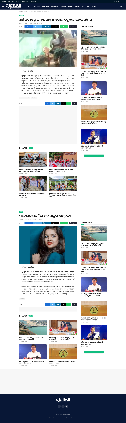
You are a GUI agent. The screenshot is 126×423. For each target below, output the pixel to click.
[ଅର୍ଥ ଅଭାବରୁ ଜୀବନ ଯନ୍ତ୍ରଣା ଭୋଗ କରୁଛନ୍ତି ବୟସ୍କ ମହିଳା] (48, 48)
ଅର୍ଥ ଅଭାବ (22, 97)
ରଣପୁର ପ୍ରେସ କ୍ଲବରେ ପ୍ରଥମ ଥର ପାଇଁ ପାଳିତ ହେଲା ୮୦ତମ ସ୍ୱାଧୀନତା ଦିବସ (61, 170)
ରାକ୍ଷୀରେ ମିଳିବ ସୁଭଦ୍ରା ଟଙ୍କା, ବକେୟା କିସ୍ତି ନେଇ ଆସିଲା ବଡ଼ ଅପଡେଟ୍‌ (93, 123)
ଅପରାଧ (21, 211)
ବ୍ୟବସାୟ (77, 6)
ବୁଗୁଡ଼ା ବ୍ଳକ (34, 97)
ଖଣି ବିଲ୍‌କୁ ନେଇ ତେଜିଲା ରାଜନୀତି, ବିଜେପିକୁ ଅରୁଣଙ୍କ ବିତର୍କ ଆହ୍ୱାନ (92, 98)
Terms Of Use (33, 1)
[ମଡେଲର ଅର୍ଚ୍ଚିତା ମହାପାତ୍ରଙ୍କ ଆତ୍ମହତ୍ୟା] (48, 245)
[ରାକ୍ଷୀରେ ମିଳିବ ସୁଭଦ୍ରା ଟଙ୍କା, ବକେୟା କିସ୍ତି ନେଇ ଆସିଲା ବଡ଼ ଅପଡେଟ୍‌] (94, 112)
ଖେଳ (88, 6)
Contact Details (11, 1)
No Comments (33, 23)
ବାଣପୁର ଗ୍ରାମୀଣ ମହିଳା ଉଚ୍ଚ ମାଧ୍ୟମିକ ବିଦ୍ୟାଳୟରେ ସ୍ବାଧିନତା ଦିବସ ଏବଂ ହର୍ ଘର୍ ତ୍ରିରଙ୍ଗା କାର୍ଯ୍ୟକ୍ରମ (62, 195)
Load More (93, 155)
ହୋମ (29, 6)
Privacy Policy (25, 1)
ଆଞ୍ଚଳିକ (63, 6)
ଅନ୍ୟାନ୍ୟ (94, 6)
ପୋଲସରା (28, 97)
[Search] (121, 1)
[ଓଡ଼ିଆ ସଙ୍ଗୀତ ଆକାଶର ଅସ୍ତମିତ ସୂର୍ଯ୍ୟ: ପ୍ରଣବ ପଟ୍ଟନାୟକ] (94, 136)
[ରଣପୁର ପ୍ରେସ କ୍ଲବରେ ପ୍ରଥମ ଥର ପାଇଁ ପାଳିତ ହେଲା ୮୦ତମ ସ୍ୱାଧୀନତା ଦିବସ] (63, 159)
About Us (4, 1)
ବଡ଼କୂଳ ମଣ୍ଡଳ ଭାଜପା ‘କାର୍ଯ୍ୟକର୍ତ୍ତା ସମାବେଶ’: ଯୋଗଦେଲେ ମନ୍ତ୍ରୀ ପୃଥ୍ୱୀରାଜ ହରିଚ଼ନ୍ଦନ (31, 170)
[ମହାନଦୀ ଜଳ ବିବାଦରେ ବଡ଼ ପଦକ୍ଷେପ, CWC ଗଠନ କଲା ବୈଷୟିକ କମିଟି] (94, 37)
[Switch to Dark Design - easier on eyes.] (123, 1)
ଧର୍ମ (83, 6)
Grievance (18, 1)
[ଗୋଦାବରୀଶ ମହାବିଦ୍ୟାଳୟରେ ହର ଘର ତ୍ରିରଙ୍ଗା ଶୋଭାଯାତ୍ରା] (33, 183)
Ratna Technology (76, 417)
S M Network (63, 417)
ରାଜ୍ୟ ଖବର (45, 6)
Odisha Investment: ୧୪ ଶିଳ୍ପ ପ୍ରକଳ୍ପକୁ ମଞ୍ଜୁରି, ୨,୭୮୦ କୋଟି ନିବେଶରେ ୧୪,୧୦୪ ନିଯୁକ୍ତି (93, 73)
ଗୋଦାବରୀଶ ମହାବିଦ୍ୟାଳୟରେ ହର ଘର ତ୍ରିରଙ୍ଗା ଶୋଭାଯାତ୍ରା (32, 194)
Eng (121, 6)
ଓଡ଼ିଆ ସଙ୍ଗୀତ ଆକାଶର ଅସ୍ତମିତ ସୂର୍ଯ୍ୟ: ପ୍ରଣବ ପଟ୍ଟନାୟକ (92, 147)
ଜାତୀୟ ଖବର (54, 6)
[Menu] (3, 6)
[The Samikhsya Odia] (13, 6)
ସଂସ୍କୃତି (70, 6)
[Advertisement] (48, 124)
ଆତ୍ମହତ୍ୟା (22, 298)
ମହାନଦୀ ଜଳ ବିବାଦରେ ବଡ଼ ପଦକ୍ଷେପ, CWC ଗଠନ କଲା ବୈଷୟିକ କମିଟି (93, 48)
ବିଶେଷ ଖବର (36, 6)
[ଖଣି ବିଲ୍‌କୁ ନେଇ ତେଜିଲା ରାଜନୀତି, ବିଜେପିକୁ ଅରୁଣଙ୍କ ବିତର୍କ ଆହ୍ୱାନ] (94, 88)
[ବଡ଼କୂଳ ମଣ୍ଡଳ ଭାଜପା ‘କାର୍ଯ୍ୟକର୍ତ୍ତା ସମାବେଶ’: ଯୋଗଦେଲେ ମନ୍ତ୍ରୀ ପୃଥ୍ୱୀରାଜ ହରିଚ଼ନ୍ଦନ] (33, 159)
